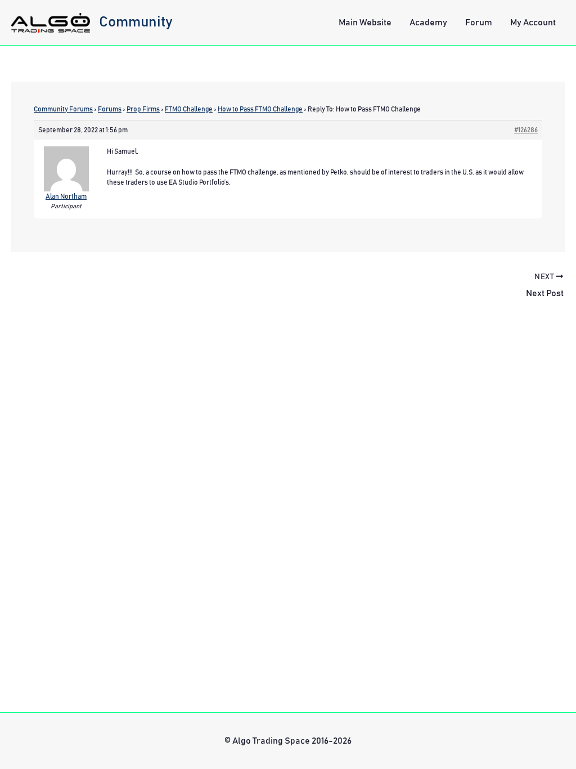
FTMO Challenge (189, 109)
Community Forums (63, 109)
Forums (110, 109)
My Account (533, 22)
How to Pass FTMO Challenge (260, 109)
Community (136, 22)
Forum (478, 22)
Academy (428, 22)
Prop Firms (143, 109)
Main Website (365, 22)
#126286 (526, 130)
